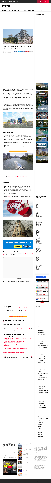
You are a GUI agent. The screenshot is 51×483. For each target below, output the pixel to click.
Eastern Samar (38, 228)
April (39, 434)
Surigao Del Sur (38, 266)
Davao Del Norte (38, 224)
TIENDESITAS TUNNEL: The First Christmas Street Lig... (43, 370)
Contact (10, 1)
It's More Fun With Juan (7, 452)
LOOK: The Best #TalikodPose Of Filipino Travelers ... (42, 381)
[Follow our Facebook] (40, 1)
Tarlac (37, 267)
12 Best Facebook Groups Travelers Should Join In (41, 386)
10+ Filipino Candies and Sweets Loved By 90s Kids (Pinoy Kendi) (27, 470)
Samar (37, 258)
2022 (38, 318)
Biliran (37, 211)
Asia (4, 352)
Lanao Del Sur (38, 238)
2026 (38, 310)
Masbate (37, 242)
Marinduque (38, 241)
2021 (38, 320)
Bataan (37, 208)
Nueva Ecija (38, 248)
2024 (38, 314)
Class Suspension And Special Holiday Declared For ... (42, 401)
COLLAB (9, 457)
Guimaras (37, 229)
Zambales (37, 269)
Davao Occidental (39, 226)
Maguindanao (38, 240)
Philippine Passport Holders (9, 253)
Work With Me (15, 1)
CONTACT (14, 457)
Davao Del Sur (38, 225)
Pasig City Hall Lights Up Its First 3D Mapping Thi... (43, 347)
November (40, 332)
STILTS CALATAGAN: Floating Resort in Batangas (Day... (42, 407)
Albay (37, 203)
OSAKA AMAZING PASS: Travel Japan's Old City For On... (43, 392)
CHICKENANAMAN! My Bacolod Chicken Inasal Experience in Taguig (27, 462)
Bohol (37, 212)
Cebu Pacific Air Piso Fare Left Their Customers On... (42, 341)
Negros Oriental (38, 246)
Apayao (37, 205)
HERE (20, 312)
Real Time (42, 301)
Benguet (37, 210)
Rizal (36, 256)
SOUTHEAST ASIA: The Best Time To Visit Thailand (14, 339)
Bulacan (37, 214)
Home (3, 1)
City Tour (7, 352)
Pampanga (37, 253)
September (40, 424)
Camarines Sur (38, 217)
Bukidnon (37, 213)
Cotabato (37, 223)
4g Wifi (16, 309)
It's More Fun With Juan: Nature (42, 285)
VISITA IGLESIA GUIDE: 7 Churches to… (42, 283)
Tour (20, 352)
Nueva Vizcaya (38, 249)
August (39, 426)
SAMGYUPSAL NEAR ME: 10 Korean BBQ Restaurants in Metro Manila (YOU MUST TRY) (27, 454)
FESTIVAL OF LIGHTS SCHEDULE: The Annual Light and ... (42, 364)
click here (8, 196)
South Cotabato (38, 262)
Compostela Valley (39, 222)
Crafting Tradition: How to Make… (42, 298)
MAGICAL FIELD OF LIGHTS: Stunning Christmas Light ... (42, 336)
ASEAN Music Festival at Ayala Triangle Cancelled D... (43, 353)
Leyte (37, 239)
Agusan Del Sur (38, 201)
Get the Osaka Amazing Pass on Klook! (18, 151)
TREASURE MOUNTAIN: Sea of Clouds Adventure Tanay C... (43, 375)
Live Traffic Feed (42, 279)
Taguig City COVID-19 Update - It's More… (42, 281)
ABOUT (5, 457)
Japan (11, 352)
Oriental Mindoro (38, 251)
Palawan (37, 252)
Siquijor (37, 260)
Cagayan (37, 215)
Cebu (37, 221)
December (40, 330)
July (39, 428)
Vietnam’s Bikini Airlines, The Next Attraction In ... (43, 413)
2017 (38, 328)
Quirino (37, 255)
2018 (38, 326)
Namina (32, 481)
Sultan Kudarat (38, 263)
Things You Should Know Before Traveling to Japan (17, 176)
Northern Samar (38, 247)
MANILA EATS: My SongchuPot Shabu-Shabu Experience (27, 449)
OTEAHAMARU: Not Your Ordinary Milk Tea (27, 457)
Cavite (37, 220)
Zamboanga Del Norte (39, 270)
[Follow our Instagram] (43, 1)
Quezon (37, 254)
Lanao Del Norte (38, 237)
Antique (37, 204)
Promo (17, 352)
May (39, 432)
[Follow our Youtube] (38, 1)
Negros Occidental (39, 245)
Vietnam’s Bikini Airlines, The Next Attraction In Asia (14, 341)
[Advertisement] (31, 6)
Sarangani (37, 259)
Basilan (37, 207)
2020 (38, 322)
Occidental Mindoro (39, 250)
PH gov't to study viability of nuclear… (42, 294)
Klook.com (5, 321)
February (40, 436)
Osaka (14, 352)
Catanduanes (38, 219)
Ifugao (37, 230)
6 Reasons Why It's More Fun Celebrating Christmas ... (43, 358)
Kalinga (37, 235)
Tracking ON (44, 301)
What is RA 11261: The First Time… (42, 296)
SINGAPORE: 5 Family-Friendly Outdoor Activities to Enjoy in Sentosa (17, 338)
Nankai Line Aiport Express (24, 307)
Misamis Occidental (39, 243)
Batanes (37, 209)
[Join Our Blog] (48, 1)
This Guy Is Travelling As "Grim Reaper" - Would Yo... (43, 418)
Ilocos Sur (37, 232)
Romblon (37, 257)
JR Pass (24, 310)
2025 (38, 312)
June (39, 430)
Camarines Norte (39, 216)
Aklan (37, 202)
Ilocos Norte (38, 231)
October (39, 422)
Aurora (37, 206)
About (6, 1)
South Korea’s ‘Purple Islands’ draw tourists (12, 342)
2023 (38, 316)
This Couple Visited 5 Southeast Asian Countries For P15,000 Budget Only (18, 348)
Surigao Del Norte (39, 265)
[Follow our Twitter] (45, 1)
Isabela (37, 234)
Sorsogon (37, 261)
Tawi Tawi (37, 268)
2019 (38, 324)
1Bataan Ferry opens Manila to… (41, 290)
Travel (23, 352)
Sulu (36, 264)
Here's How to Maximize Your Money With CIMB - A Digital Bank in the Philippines (27, 474)
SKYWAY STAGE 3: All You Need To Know (27, 445)
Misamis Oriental (38, 244)
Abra (36, 200)
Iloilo (36, 233)
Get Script (39, 301)
